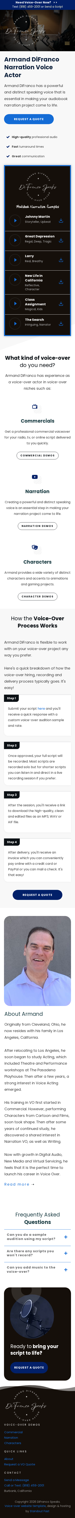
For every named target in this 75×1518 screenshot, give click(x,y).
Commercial (13, 1432)
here (41, 708)
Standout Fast (39, 1511)
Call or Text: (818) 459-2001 (24, 1485)
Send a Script (54, 7)
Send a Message (16, 1480)
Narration (11, 1437)
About (8, 1459)
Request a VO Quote (19, 1464)
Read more (17, 1184)
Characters (12, 1443)
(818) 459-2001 (29, 7)
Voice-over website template (25, 1506)
